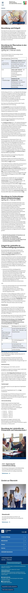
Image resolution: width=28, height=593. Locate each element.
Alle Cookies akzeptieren (7, 589)
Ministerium (4, 540)
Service (3, 548)
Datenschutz (9, 559)
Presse (3, 544)
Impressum (3, 559)
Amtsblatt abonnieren (7, 552)
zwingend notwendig (6, 577)
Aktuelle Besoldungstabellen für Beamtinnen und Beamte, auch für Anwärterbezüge (14, 235)
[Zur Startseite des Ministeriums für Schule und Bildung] (18, 3)
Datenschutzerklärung (5, 570)
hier (8, 120)
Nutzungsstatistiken (6, 581)
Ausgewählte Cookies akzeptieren (9, 586)
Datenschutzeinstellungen (14, 563)
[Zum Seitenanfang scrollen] (25, 590)
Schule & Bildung (5, 537)
